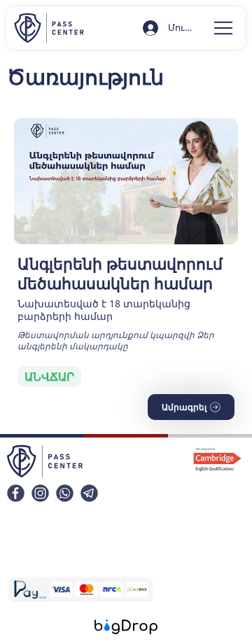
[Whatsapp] (65, 493)
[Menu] (224, 28)
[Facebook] (15, 493)
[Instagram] (40, 493)
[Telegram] (89, 493)
